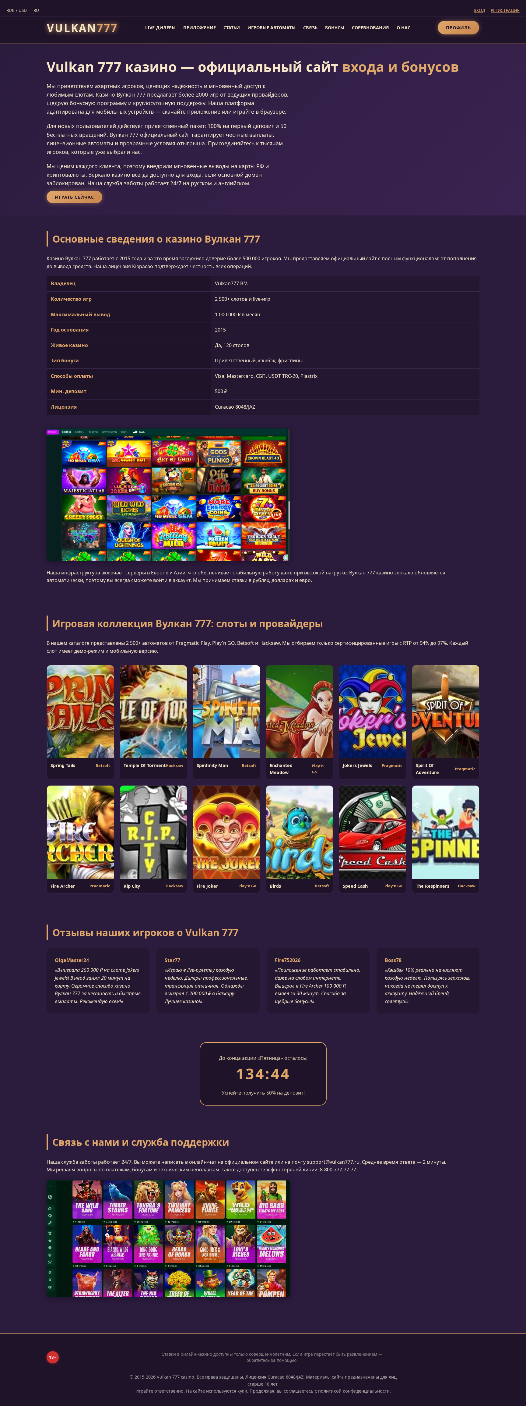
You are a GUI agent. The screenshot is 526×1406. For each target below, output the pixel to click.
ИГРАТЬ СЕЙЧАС (74, 197)
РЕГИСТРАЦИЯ (505, 10)
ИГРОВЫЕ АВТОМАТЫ (271, 27)
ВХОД (479, 10)
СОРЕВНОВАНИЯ (370, 27)
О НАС (403, 27)
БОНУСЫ (334, 27)
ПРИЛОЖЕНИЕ (199, 27)
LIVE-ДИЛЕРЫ (160, 27)
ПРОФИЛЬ (458, 27)
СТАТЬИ (231, 27)
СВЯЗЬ (310, 27)
